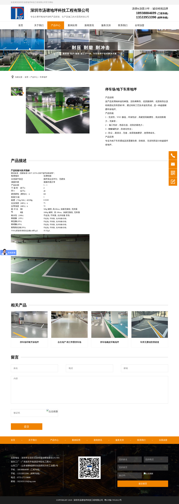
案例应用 (72, 25)
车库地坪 (43, 77)
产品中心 (55, 25)
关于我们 (39, 25)
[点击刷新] (52, 413)
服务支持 (106, 25)
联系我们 (123, 25)
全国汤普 (163, 440)
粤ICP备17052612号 (113, 500)
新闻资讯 (89, 25)
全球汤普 (139, 25)
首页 (20, 25)
